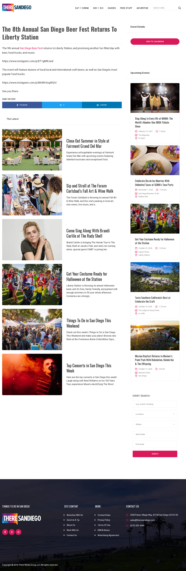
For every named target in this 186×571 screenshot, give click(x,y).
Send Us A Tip (73, 520)
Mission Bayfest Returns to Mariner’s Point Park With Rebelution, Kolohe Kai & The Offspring (154, 360)
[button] (155, 414)
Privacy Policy (104, 520)
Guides (112, 8)
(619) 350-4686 (137, 525)
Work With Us (73, 530)
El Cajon (141, 138)
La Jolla (141, 313)
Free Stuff (126, 8)
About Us (71, 525)
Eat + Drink (82, 8)
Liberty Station (144, 255)
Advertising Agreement (108, 535)
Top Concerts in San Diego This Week (88, 368)
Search (155, 454)
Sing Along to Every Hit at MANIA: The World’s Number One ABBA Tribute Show (154, 122)
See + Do (98, 8)
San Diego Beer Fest (31, 48)
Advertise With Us (75, 515)
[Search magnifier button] (180, 8)
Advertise (142, 8)
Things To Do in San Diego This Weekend (88, 323)
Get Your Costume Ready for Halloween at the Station (86, 276)
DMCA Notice (104, 530)
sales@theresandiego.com (142, 520)
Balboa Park (143, 197)
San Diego (142, 376)
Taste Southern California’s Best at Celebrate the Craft (152, 299)
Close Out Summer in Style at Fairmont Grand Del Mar (87, 143)
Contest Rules (104, 515)
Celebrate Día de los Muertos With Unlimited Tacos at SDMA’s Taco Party (154, 183)
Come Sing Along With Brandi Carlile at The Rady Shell (88, 233)
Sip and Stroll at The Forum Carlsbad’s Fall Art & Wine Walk (89, 188)
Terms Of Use (104, 525)
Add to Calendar (155, 42)
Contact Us (72, 535)
